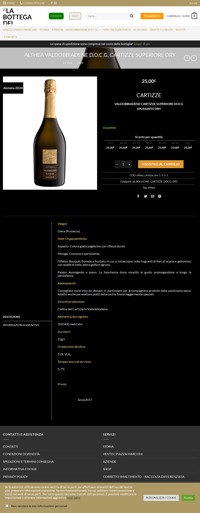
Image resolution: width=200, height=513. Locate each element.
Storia (44, 29)
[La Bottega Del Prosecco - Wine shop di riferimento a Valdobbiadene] (20, 16)
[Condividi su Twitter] (145, 196)
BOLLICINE (142, 181)
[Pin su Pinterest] (159, 196)
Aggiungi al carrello (161, 164)
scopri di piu (142, 44)
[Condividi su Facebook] (138, 196)
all (133, 181)
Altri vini (140, 29)
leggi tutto (73, 497)
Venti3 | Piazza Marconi (20, 29)
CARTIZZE (156, 181)
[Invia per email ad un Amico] (152, 196)
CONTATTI (10, 446)
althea (151, 187)
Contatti (10, 37)
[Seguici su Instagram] (55, 3)
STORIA (108, 446)
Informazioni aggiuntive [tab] (21, 325)
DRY (80, 63)
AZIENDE (109, 461)
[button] (193, 3)
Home (68, 63)
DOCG (167, 181)
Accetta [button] (188, 497)
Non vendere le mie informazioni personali (39, 506)
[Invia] (131, 16)
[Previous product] (194, 58)
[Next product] (187, 58)
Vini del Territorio (117, 29)
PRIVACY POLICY (15, 476)
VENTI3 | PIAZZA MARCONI (123, 454)
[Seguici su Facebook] (52, 3)
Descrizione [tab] (11, 316)
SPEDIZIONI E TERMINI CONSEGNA (28, 461)
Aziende (57, 29)
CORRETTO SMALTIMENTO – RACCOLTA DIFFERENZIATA (143, 476)
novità (181, 29)
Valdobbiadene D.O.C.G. (82, 29)
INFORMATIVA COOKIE (20, 469)
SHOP (107, 469)
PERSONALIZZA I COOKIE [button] (161, 497)
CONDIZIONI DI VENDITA (21, 454)
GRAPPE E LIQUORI (161, 29)
